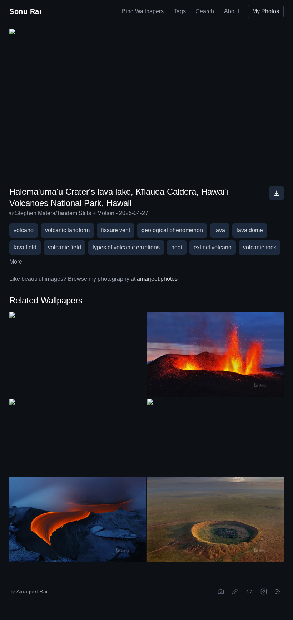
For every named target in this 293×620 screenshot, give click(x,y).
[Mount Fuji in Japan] (77, 437)
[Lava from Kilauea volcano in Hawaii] (77, 520)
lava (219, 230)
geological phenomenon (172, 230)
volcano (24, 230)
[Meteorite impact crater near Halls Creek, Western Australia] (215, 520)
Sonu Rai (25, 11)
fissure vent (115, 230)
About (231, 11)
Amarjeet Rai (31, 591)
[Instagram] (263, 591)
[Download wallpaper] (276, 193)
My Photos (265, 11)
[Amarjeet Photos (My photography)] (221, 591)
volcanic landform (67, 230)
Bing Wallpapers (143, 11)
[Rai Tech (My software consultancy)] (249, 591)
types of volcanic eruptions (126, 247)
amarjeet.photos (157, 279)
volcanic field (64, 247)
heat (176, 247)
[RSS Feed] (278, 591)
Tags (180, 11)
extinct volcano (213, 247)
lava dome (250, 230)
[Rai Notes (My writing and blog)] (235, 591)
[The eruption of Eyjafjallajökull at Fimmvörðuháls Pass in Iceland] (215, 354)
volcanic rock (259, 247)
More (15, 262)
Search (205, 11)
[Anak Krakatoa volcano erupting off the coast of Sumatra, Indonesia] (77, 350)
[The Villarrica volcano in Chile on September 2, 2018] (215, 437)
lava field (25, 247)
